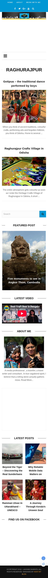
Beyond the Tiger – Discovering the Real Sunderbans (12, 471)
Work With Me (33, 2)
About (20, 2)
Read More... (27, 380)
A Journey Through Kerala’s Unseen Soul (35, 507)
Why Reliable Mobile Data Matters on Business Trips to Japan (36, 474)
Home (10, 2)
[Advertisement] (24, 36)
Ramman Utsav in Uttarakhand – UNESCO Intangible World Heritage (12, 510)
